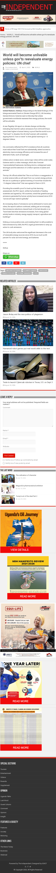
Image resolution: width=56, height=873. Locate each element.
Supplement (5, 785)
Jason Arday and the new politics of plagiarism (23, 314)
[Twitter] (30, 866)
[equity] (28, 630)
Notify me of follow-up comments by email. (21, 460)
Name (5, 430)
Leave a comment (11, 69)
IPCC (36, 273)
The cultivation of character (26, 475)
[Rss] (26, 866)
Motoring (4, 836)
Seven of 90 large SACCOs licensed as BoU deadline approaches (28, 29)
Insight (3, 816)
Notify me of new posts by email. (17, 463)
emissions (43, 270)
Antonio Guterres (14, 270)
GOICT (44, 863)
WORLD (10, 35)
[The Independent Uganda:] (28, 7)
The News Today (7, 847)
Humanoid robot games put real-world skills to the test (26, 348)
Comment (6, 407)
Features (4, 828)
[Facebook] (28, 866)
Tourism (4, 769)
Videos (3, 777)
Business (4, 851)
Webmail (4, 855)
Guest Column (6, 804)
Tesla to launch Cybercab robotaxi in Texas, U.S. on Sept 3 (28, 382)
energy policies (8, 273)
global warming (24, 273)
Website (6, 446)
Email (5, 438)
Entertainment (6, 773)
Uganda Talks (6, 796)
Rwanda (4, 781)
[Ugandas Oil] (21, 531)
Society (3, 832)
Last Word (4, 800)
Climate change (30, 270)
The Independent (11, 67)
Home (2, 35)
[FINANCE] (21, 729)
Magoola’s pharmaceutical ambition (29, 486)
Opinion (3, 812)
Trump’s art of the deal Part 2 (26, 496)
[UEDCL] (21, 682)
